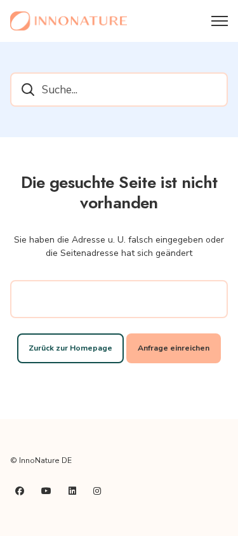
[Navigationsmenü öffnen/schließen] (219, 21)
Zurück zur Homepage (70, 348)
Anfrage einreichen (173, 348)
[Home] (68, 20)
